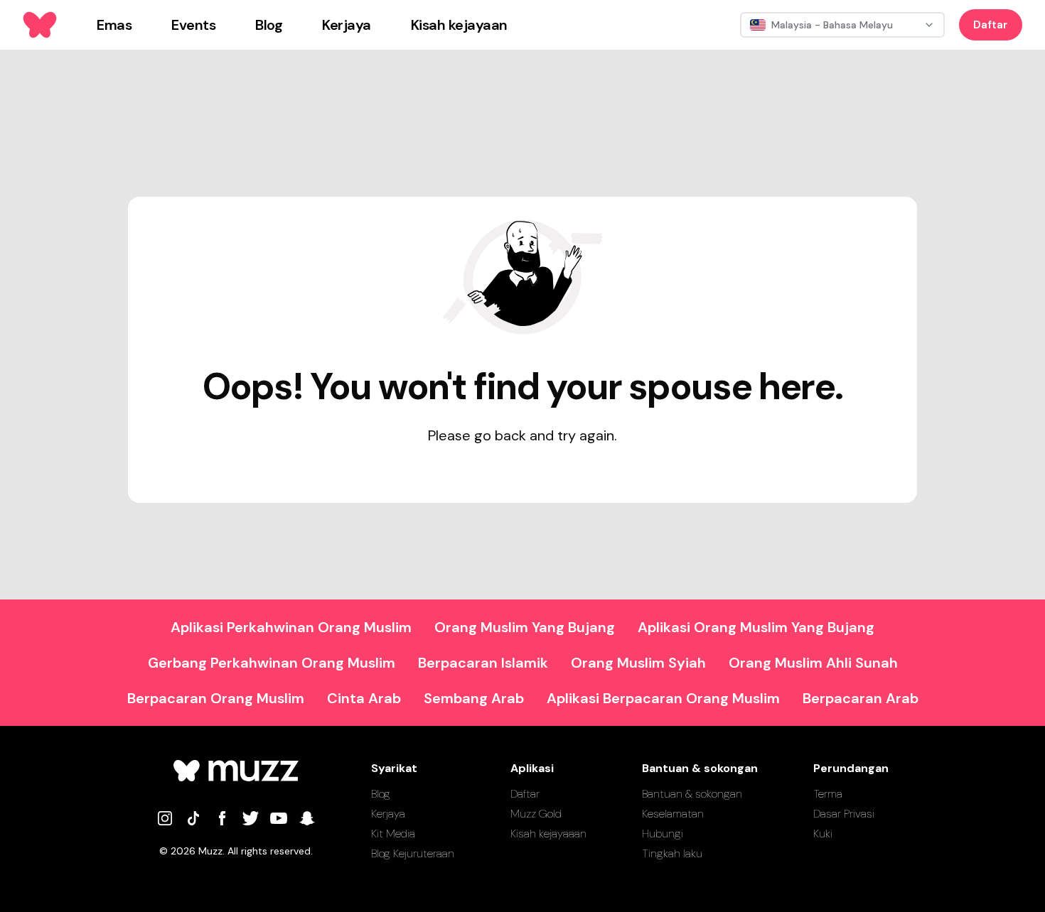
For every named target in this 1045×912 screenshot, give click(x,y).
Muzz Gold (536, 813)
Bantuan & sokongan (692, 793)
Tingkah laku (672, 853)
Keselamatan (673, 813)
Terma (827, 793)
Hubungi (662, 833)
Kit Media (393, 833)
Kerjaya (388, 813)
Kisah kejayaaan (548, 833)
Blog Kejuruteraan (412, 853)
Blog (380, 793)
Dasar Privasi (843, 813)
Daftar (990, 24)
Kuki (822, 833)
